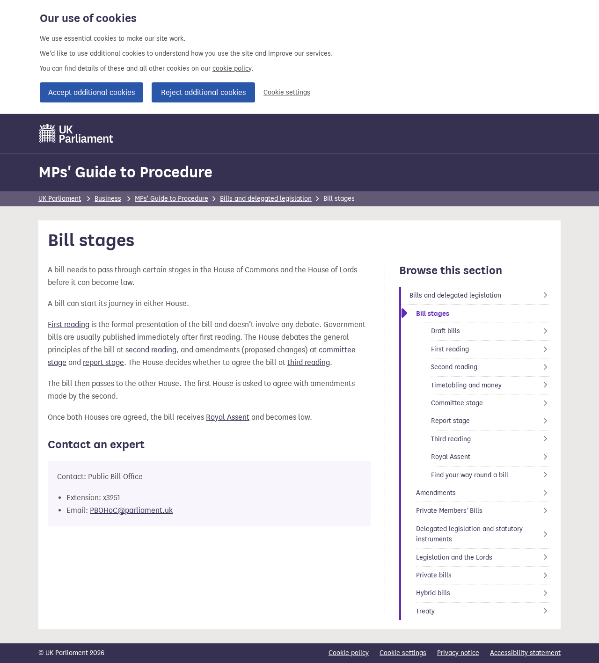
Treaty (438, 611)
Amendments (438, 492)
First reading (68, 324)
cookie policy (231, 69)
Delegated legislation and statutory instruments (469, 534)
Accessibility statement (525, 653)
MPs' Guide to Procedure (125, 172)
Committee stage (457, 403)
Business (108, 199)
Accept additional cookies (91, 92)
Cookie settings (286, 92)
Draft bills (453, 331)
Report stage (453, 420)
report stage (103, 362)
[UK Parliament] (76, 133)
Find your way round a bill (469, 475)
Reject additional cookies (203, 92)
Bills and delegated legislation (266, 199)
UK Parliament (59, 199)
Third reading (453, 439)
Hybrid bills (438, 593)
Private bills (438, 575)
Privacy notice (458, 653)
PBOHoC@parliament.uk (131, 510)
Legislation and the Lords (454, 557)
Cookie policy (349, 653)
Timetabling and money (466, 385)
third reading (308, 362)
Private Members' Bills (449, 510)
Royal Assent (227, 417)
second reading (150, 349)
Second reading (454, 367)
